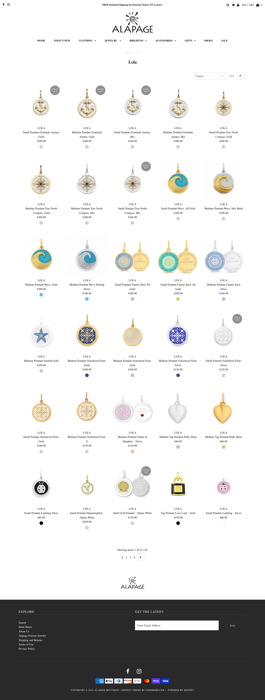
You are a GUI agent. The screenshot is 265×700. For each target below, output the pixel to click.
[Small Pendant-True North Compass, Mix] (132, 180)
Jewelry (111, 40)
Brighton (136, 40)
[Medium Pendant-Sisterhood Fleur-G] (87, 408)
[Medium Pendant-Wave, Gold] (41, 256)
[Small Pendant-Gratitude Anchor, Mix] (132, 104)
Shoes (208, 40)
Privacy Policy (27, 648)
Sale (224, 40)
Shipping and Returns (30, 640)
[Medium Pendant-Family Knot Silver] (223, 256)
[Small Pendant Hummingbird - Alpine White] (87, 484)
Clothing (86, 40)
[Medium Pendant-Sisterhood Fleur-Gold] (87, 332)
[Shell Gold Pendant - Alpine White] (132, 484)
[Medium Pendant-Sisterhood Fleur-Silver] (178, 332)
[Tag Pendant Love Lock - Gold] (178, 484)
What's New (62, 40)
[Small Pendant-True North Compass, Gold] (223, 104)
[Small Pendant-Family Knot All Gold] (132, 256)
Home (41, 40)
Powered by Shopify (181, 690)
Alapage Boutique (106, 690)
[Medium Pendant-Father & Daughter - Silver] (132, 408)
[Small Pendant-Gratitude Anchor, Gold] (41, 104)
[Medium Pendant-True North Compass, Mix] (87, 180)
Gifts (188, 40)
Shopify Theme (131, 690)
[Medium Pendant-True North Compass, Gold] (41, 180)
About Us (24, 631)
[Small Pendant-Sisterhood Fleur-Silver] (223, 332)
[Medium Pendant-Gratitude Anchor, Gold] (87, 104)
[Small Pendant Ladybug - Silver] (223, 484)
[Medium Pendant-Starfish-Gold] (41, 332)
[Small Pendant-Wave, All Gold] (178, 180)
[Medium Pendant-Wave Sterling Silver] (87, 256)
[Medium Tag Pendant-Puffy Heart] (178, 408)
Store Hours (25, 627)
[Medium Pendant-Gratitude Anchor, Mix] (178, 104)
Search (22, 622)
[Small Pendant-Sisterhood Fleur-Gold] (41, 408)
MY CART (252, 5)
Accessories (164, 40)
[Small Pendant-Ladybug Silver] (41, 484)
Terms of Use (26, 644)
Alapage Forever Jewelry (32, 635)
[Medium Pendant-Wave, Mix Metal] (223, 180)
